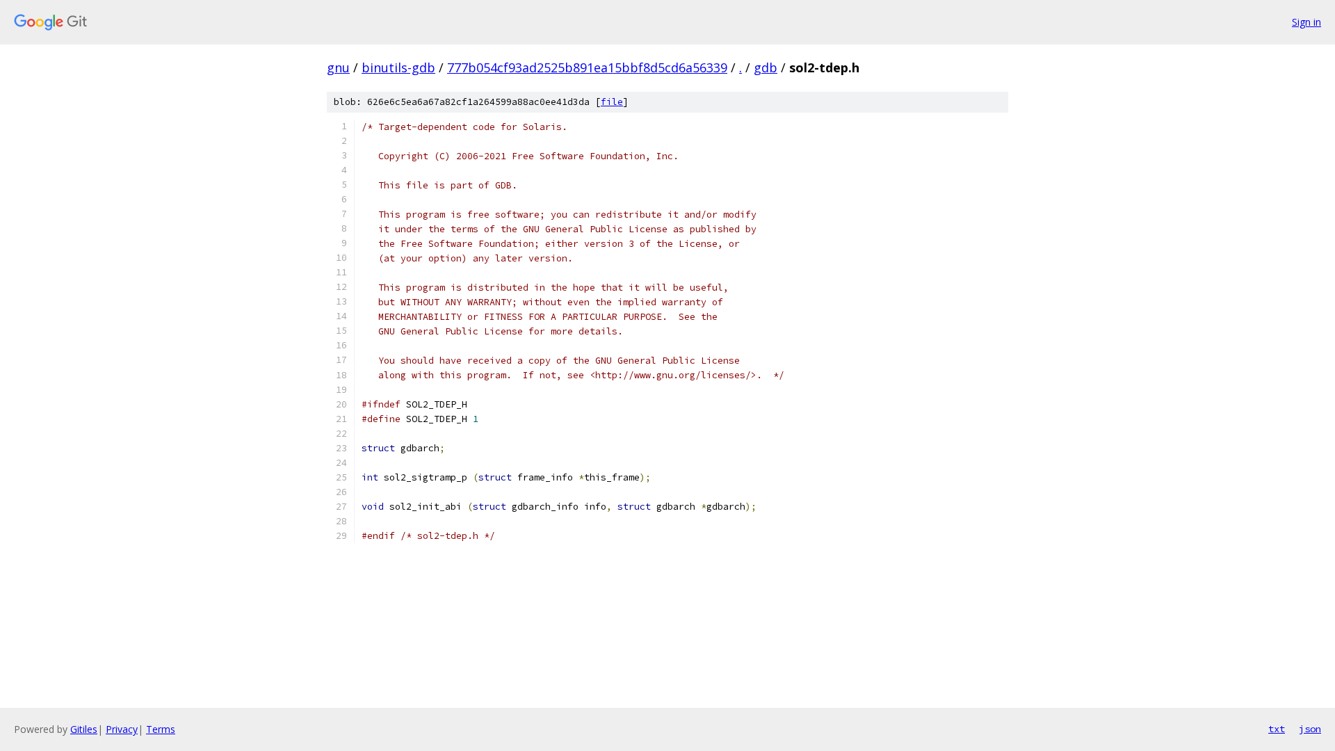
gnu (338, 67)
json (1310, 728)
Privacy (122, 729)
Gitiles (83, 729)
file (612, 102)
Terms (160, 729)
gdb (765, 67)
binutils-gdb (398, 67)
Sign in (1306, 22)
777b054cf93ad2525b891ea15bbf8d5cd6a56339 (587, 67)
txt (1276, 728)
